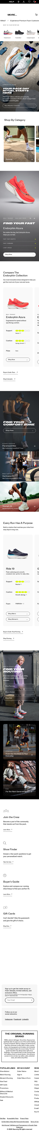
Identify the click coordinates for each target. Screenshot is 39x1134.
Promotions (4, 1088)
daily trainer (8, 218)
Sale (1, 1100)
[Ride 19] (18, 553)
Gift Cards (3, 1085)
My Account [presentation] (23, 1068)
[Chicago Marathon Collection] (19, 76)
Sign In (19, 1075)
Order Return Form (23, 1078)
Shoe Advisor (4, 1071)
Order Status (21, 1071)
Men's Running (5, 1075)
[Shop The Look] (35, 45)
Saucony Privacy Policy (14, 995)
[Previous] (30, 218)
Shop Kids (8, 698)
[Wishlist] (29, 2)
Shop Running (10, 686)
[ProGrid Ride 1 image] (19, 32)
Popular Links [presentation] (7, 1068)
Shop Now (8, 254)
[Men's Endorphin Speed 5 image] (31, 32)
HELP (11, 2)
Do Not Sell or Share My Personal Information (15, 1121)
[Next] (34, 218)
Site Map (2, 1118)
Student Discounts (6, 1097)
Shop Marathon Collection (12, 105)
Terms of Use (34, 1121)
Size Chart (3, 1081)
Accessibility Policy (13, 1118)
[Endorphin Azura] (18, 302)
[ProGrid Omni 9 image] (8, 32)
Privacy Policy (24, 994)
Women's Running (6, 1078)
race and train (20, 218)
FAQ (35, 1081)
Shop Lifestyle (10, 692)
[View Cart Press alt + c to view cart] (36, 15)
